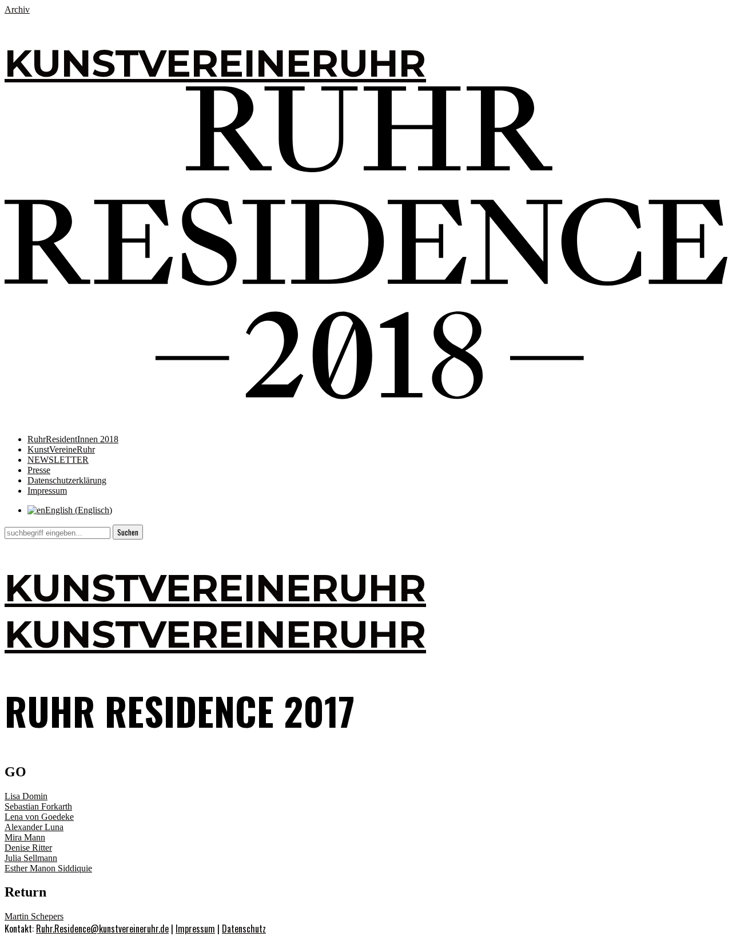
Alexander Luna (34, 827)
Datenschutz (244, 928)
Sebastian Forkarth (38, 806)
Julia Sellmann (31, 858)
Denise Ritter (28, 847)
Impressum (47, 490)
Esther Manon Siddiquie (48, 868)
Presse (38, 470)
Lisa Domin (26, 796)
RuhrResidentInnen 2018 (72, 439)
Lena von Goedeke (39, 817)
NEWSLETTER (58, 460)
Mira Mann (25, 837)
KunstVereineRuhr (61, 449)
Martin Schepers (34, 916)
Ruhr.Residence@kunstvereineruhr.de (102, 928)
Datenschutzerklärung (66, 480)
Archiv (17, 9)
